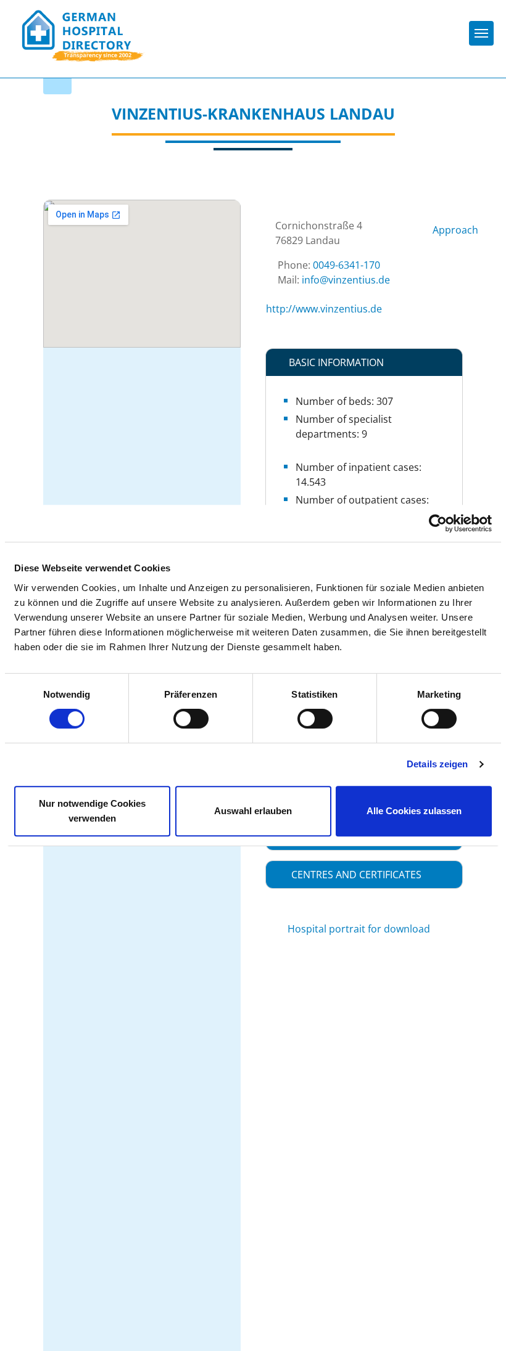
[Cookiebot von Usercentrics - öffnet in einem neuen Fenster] (438, 523)
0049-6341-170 (346, 265)
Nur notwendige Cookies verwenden (92, 810)
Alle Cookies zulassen (414, 811)
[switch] (191, 719)
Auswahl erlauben (253, 811)
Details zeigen (437, 764)
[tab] (364, 362)
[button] (364, 362)
